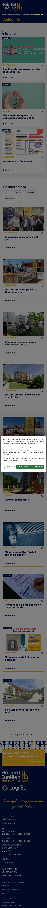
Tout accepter (38, 467)
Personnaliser (10, 467)
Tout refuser (24, 467)
